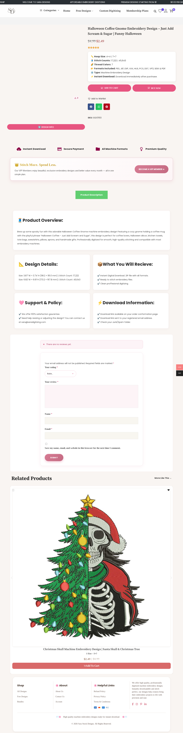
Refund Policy (99, 691)
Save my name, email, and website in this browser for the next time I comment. (83, 448)
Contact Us (59, 696)
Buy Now (156, 88)
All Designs (22, 691)
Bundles (20, 702)
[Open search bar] (155, 10)
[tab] (91, 195)
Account (58, 702)
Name (48, 414)
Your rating (51, 367)
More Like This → (163, 478)
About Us (59, 691)
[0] (171, 11)
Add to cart (111, 88)
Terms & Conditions (102, 702)
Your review (51, 382)
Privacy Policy (100, 696)
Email (48, 429)
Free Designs (22, 696)
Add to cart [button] (92, 665)
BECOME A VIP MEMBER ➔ (151, 169)
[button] (91, 107)
